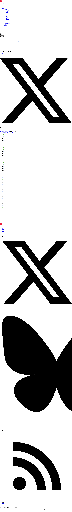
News (3, 3)
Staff (2, 233)
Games (7, 11)
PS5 (6, 16)
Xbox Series (8, 17)
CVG (3, 503)
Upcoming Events (7, 23)
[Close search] (0, 32)
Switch (7, 18)
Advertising (4, 232)
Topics (5, 15)
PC (2, 6)
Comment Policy (8, 27)
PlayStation (3, 4)
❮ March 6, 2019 (3, 132)
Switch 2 (7, 19)
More (3, 8)
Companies (7, 13)
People (7, 14)
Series (7, 12)
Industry (3, 7)
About (7, 26)
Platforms (7, 10)
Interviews (7, 21)
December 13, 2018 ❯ (9, 132)
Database (5, 9)
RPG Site (3, 504)
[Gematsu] (7, 1)
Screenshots (6, 22)
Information (6, 25)
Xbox (3, 5)
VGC (3, 505)
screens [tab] (3, 53)
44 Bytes (5, 510)
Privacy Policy (8, 28)
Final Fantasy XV (7, 131)
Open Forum (6, 24)
